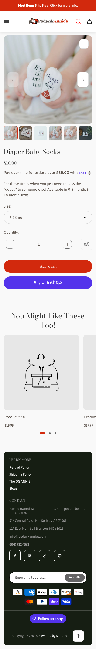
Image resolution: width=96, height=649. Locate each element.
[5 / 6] (70, 133)
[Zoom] (84, 44)
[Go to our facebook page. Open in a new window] (15, 555)
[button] (42, 433)
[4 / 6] (55, 133)
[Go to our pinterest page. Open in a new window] (59, 555)
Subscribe (74, 577)
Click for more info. (64, 5)
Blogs (13, 488)
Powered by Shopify (52, 636)
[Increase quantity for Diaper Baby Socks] (67, 244)
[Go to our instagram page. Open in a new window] (29, 555)
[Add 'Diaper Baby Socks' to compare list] (86, 244)
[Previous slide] (13, 79)
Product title (15, 417)
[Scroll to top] (78, 636)
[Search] (78, 21)
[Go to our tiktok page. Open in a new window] (44, 555)
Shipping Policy (20, 474)
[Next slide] (83, 79)
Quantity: (11, 232)
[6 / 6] (85, 133)
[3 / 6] (41, 133)
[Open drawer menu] (6, 21)
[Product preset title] (41, 372)
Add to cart (48, 266)
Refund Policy (19, 467)
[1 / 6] (11, 133)
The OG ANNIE (19, 481)
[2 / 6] (26, 133)
